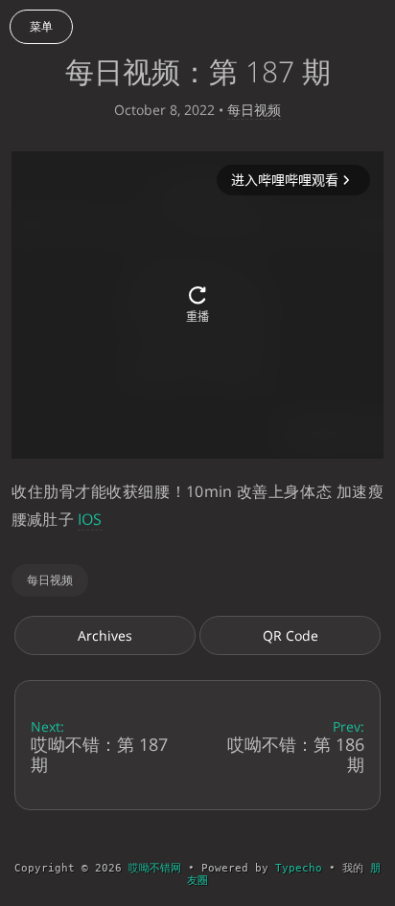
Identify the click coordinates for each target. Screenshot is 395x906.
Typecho (298, 868)
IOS (90, 519)
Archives (105, 635)
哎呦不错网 (154, 868)
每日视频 (254, 110)
